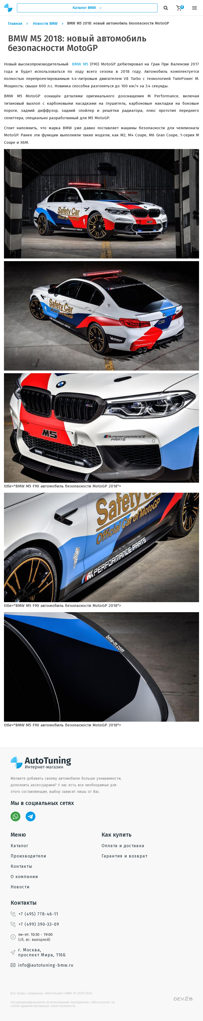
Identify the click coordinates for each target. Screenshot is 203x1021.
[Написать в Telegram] (30, 816)
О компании (24, 876)
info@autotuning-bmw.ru (45, 965)
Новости (20, 886)
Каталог (19, 845)
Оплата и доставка (123, 845)
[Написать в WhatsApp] (15, 816)
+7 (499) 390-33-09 (39, 924)
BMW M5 (80, 64)
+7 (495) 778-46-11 (38, 914)
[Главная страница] (8, 8)
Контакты (21, 866)
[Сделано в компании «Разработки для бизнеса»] (183, 999)
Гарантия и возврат (124, 856)
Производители (28, 856)
